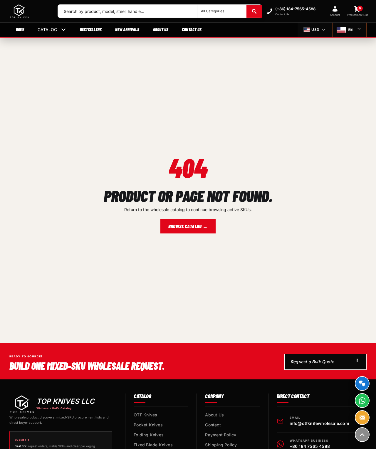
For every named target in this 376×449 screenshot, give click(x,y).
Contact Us (192, 29)
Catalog (47, 29)
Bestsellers (91, 29)
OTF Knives (145, 414)
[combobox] (127, 11)
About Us (160, 29)
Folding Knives (149, 434)
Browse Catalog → (188, 226)
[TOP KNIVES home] (28, 11)
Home (20, 29)
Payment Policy (220, 434)
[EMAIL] (362, 417)
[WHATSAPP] (362, 400)
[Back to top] (362, 434)
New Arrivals (127, 29)
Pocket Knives (148, 424)
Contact (213, 424)
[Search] (254, 11)
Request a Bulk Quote (312, 361)
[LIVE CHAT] (362, 383)
